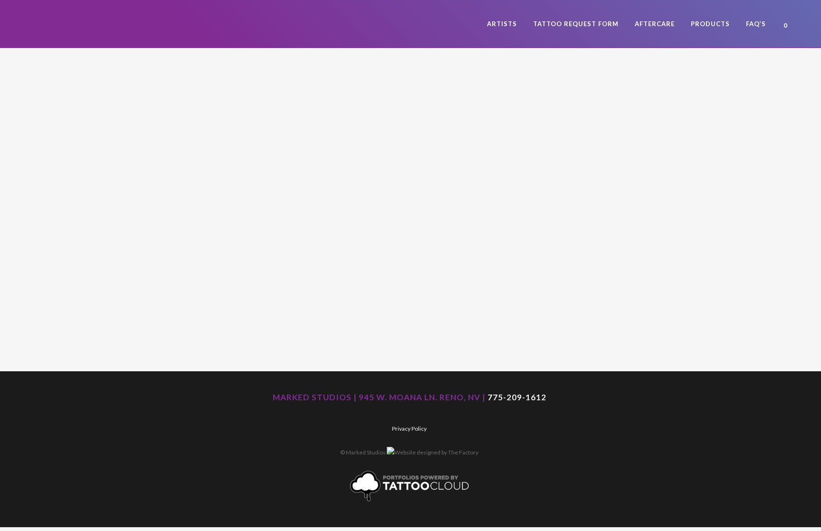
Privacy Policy (409, 428)
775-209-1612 (516, 397)
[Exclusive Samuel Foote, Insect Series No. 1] (230, 129)
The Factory (463, 452)
